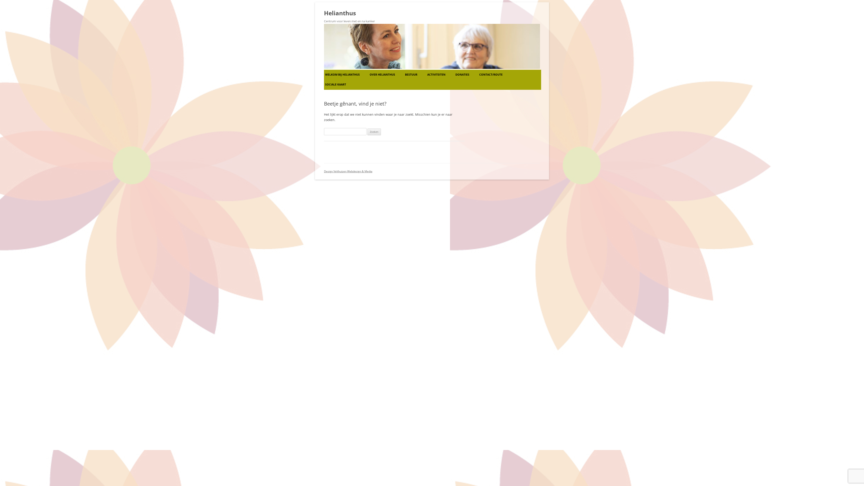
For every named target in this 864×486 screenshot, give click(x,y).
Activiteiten (436, 74)
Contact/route (491, 74)
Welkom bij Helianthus (342, 74)
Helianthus (340, 13)
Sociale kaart (335, 84)
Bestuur (411, 74)
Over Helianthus (382, 74)
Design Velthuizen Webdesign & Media (348, 171)
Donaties (462, 74)
